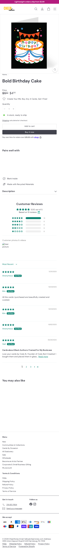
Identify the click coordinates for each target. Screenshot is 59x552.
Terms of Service (9, 491)
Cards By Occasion (10, 448)
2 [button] (26, 367)
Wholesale (6, 458)
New (4, 442)
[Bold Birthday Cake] (29, 163)
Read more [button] (43, 356)
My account (7, 468)
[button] (17, 218)
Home (4, 75)
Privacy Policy (8, 488)
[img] (8, 272)
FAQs (4, 478)
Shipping (5, 120)
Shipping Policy (8, 481)
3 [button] (30, 367)
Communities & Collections (13, 445)
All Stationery (7, 451)
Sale (4, 455)
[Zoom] (54, 69)
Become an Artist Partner (12, 461)
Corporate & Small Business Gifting (16, 464)
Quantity (6, 104)
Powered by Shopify (27, 546)
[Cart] (48, 9)
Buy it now (29, 132)
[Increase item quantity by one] (13, 109)
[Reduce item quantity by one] (4, 109)
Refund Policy (7, 484)
